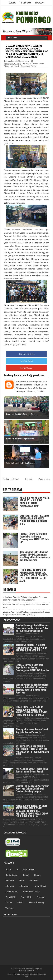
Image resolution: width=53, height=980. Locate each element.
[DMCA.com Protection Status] (16, 853)
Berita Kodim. (11, 875)
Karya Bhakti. (11, 891)
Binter (6, 66)
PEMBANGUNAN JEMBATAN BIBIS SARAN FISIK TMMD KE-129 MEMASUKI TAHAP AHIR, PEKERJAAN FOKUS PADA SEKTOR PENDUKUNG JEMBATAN (32, 811)
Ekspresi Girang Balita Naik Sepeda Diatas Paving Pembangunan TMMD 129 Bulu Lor (34, 538)
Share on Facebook (26, 354)
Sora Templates (22, 974)
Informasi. (24, 886)
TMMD (8, 902)
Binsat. (37, 875)
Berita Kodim (38, 64)
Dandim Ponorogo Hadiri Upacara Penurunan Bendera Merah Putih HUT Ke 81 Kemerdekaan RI (32, 628)
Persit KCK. (26, 897)
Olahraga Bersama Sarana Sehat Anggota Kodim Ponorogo (32, 731)
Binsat (26, 875)
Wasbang (9, 908)
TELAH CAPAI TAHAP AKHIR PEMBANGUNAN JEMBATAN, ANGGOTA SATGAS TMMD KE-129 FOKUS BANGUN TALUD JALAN (33, 575)
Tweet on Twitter (26, 361)
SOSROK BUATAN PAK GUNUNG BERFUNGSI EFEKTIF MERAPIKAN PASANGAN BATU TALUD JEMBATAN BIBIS (32, 750)
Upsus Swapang (36, 902)
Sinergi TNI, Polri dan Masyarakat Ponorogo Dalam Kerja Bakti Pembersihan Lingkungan (32, 788)
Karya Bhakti (40, 886)
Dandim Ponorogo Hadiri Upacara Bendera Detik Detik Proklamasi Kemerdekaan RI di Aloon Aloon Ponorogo (32, 688)
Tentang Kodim (25, 2)
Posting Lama (44, 479)
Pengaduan (39, 2)
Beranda (12, 2)
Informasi (15, 66)
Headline (34, 880)
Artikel (28, 64)
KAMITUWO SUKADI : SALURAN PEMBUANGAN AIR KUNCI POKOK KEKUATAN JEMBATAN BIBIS (34, 520)
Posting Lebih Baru (11, 479)
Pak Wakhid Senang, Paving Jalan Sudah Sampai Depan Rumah (32, 770)
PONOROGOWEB (26, 971)
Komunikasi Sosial (28, 66)
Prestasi (40, 897)
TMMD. (20, 902)
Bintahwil (9, 880)
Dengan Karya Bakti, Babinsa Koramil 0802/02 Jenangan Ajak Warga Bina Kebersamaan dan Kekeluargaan (34, 556)
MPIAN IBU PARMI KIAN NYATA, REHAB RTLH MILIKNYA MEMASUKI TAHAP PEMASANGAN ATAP (34, 501)
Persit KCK (10, 897)
